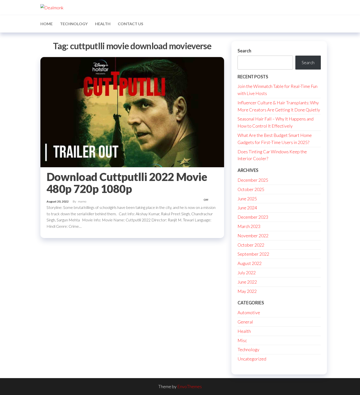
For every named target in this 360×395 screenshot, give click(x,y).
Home (46, 23)
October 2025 (251, 189)
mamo (82, 201)
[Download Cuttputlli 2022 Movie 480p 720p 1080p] (132, 111)
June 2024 (247, 207)
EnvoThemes (189, 386)
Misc (242, 340)
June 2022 (247, 282)
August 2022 (250, 263)
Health (102, 23)
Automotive (249, 312)
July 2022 (247, 272)
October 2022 (251, 245)
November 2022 (253, 235)
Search (244, 50)
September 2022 (253, 254)
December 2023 (253, 217)
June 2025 (247, 198)
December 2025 (253, 180)
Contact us (130, 23)
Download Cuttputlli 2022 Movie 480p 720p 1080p (127, 182)
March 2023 (249, 226)
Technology (74, 23)
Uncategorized (252, 358)
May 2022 (247, 291)
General (245, 321)
